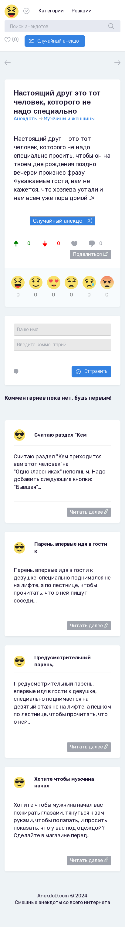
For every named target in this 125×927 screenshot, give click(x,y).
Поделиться (88, 254)
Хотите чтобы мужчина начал (64, 782)
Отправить (95, 371)
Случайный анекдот (59, 41)
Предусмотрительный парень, (62, 661)
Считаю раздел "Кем (60, 435)
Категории (51, 11)
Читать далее (87, 512)
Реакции (82, 11)
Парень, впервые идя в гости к (70, 547)
